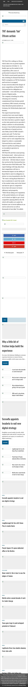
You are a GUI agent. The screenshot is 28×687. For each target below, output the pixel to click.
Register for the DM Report (17, 1)
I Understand (22, 683)
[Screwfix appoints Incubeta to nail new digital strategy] (14, 413)
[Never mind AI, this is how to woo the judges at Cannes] (6, 467)
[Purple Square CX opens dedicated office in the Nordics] (6, 460)
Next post (19, 252)
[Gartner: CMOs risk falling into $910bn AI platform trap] (14, 668)
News (3, 495)
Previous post (10, 252)
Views (5, 320)
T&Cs (8, 1)
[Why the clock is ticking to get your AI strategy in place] (6, 380)
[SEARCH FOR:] (14, 24)
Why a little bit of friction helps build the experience (12, 346)
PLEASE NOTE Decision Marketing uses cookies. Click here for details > (13, 5)
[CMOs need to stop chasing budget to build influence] (6, 396)
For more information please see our (14, 685)
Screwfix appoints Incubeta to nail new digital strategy (11, 423)
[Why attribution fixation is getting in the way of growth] (6, 388)
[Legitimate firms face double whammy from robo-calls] (14, 643)
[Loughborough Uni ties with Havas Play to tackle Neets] (6, 452)
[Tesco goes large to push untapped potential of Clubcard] (14, 618)
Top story (4, 570)
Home (4, 1)
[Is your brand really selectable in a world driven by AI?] (6, 372)
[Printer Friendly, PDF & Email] (9, 220)
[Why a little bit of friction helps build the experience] (14, 336)
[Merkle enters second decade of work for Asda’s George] (6, 475)
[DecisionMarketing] (14, 13)
